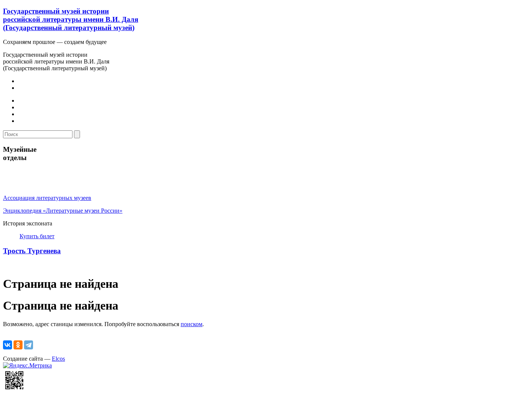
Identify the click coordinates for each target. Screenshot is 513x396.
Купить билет (37, 236)
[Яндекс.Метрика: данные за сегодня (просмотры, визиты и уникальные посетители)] (27, 365)
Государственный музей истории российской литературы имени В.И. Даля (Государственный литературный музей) (70, 19)
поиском (191, 324)
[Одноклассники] (18, 344)
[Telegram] (28, 344)
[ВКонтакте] (7, 344)
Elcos (58, 358)
